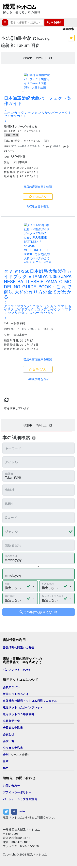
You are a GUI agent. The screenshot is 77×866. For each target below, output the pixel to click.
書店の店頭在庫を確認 (37, 186)
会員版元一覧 (11, 720)
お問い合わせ (11, 785)
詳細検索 (68, 28)
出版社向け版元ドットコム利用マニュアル (30, 700)
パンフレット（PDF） (17, 669)
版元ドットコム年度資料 (18, 714)
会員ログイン (11, 687)
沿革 (6, 761)
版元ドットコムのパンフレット (23, 707)
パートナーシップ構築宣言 (20, 799)
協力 (6, 768)
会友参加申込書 (13, 747)
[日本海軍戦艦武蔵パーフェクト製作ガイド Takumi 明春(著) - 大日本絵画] (38, 81)
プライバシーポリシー (17, 792)
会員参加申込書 (13, 727)
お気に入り (39, 196)
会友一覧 (8, 741)
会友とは (8, 734)
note (22, 811)
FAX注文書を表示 (37, 206)
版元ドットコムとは (16, 694)
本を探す (56, 22)
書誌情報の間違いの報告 (18, 647)
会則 (6, 754)
